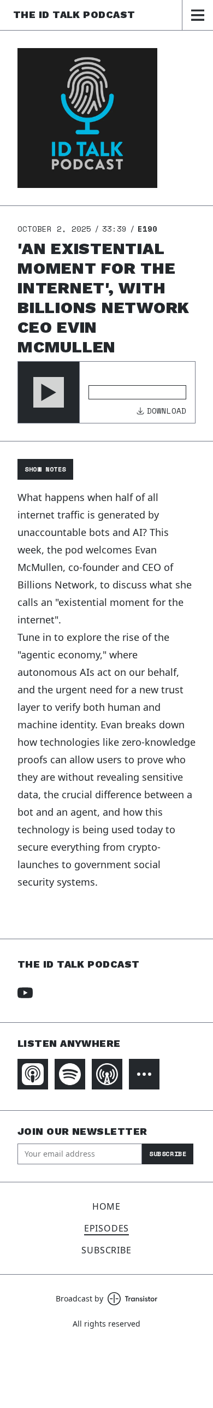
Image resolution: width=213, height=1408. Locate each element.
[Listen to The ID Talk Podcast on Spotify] (70, 1074)
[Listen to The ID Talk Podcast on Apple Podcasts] (32, 1074)
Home (106, 1206)
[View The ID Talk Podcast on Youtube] (25, 992)
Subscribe (167, 1153)
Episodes (106, 1228)
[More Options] (144, 1074)
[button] (48, 392)
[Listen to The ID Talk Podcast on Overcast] (107, 1074)
